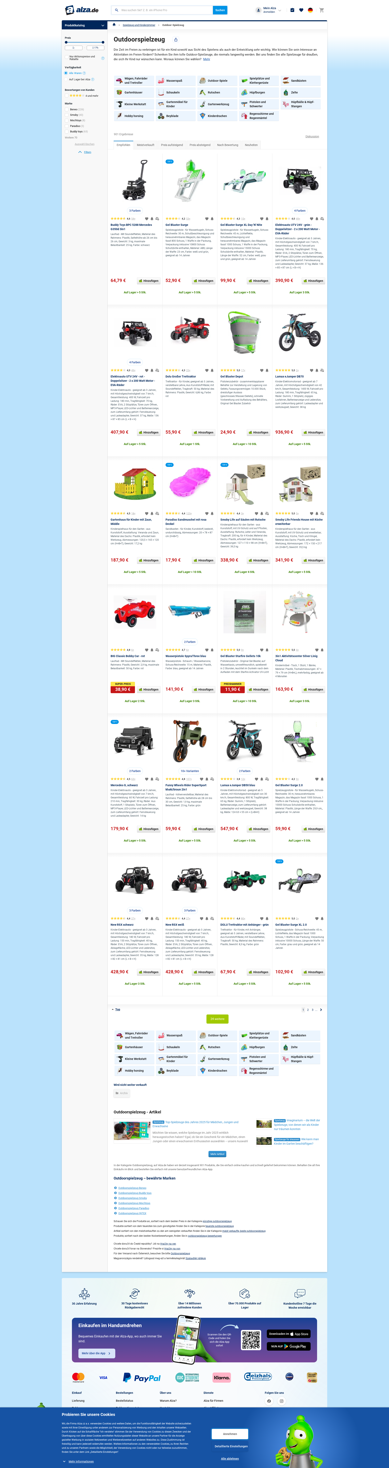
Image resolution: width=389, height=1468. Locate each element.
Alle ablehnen (230, 1458)
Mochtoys (75, 120)
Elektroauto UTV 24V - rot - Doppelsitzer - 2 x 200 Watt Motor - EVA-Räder (133, 381)
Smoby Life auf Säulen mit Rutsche (243, 519)
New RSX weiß (175, 924)
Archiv (123, 1093)
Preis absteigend (200, 145)
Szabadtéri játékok (196, 1258)
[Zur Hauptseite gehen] (81, 10)
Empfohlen (123, 145)
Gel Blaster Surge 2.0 (289, 785)
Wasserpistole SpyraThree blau (186, 656)
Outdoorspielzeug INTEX (132, 1213)
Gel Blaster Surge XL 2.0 (291, 924)
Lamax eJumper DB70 (289, 376)
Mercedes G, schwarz (124, 785)
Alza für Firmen (213, 1400)
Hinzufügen (150, 280)
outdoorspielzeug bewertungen (205, 1235)
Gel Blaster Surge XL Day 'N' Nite (241, 224)
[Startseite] (114, 25)
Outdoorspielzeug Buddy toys (135, 1193)
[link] (84, 152)
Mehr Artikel (217, 1154)
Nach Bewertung (227, 145)
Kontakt (165, 1408)
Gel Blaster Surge (177, 224)
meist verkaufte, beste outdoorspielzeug (244, 1231)
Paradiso (75, 126)
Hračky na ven (168, 1243)
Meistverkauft (145, 145)
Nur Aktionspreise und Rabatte (82, 57)
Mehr (206, 59)
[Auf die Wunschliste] (147, 219)
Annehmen (230, 1434)
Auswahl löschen (84, 144)
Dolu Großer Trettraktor (181, 376)
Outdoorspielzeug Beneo (132, 1187)
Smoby (74, 114)
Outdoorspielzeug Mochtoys (134, 1203)
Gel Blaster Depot (231, 376)
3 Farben (135, 210)
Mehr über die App (93, 1353)
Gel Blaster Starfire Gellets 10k (240, 656)
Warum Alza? (168, 1400)
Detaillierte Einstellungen (231, 1446)
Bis (103, 42)
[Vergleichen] (157, 219)
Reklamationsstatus (129, 1408)
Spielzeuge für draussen (287, 1139)
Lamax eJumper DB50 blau (237, 785)
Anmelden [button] (269, 11)
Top (117, 1009)
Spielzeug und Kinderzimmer (139, 25)
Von (66, 42)
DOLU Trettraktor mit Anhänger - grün (244, 924)
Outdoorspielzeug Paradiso (133, 1208)
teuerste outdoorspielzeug (219, 1226)
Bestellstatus (124, 1400)
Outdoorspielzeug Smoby (132, 1198)
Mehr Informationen (81, 1461)
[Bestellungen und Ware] (292, 10)
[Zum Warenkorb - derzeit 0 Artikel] (321, 10)
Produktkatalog (75, 25)
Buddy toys (76, 131)
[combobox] (162, 10)
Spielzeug (158, 1122)
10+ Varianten (190, 771)
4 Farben (300, 210)
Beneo (73, 109)
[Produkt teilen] (176, 39)
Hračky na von (172, 1248)
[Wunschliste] (301, 10)
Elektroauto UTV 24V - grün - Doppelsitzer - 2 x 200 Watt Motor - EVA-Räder (297, 229)
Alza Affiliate (212, 1408)
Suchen (220, 10)
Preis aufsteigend (172, 145)
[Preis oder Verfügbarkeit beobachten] (152, 219)
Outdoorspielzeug (180, 1253)
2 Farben (190, 641)
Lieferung (78, 1400)
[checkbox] (84, 58)
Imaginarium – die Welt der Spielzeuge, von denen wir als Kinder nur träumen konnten (297, 1125)
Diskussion (312, 136)
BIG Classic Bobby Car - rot (128, 656)
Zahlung (77, 1408)
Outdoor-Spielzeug (173, 25)
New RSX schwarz (122, 924)
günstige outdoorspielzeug (217, 1221)
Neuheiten (251, 145)
